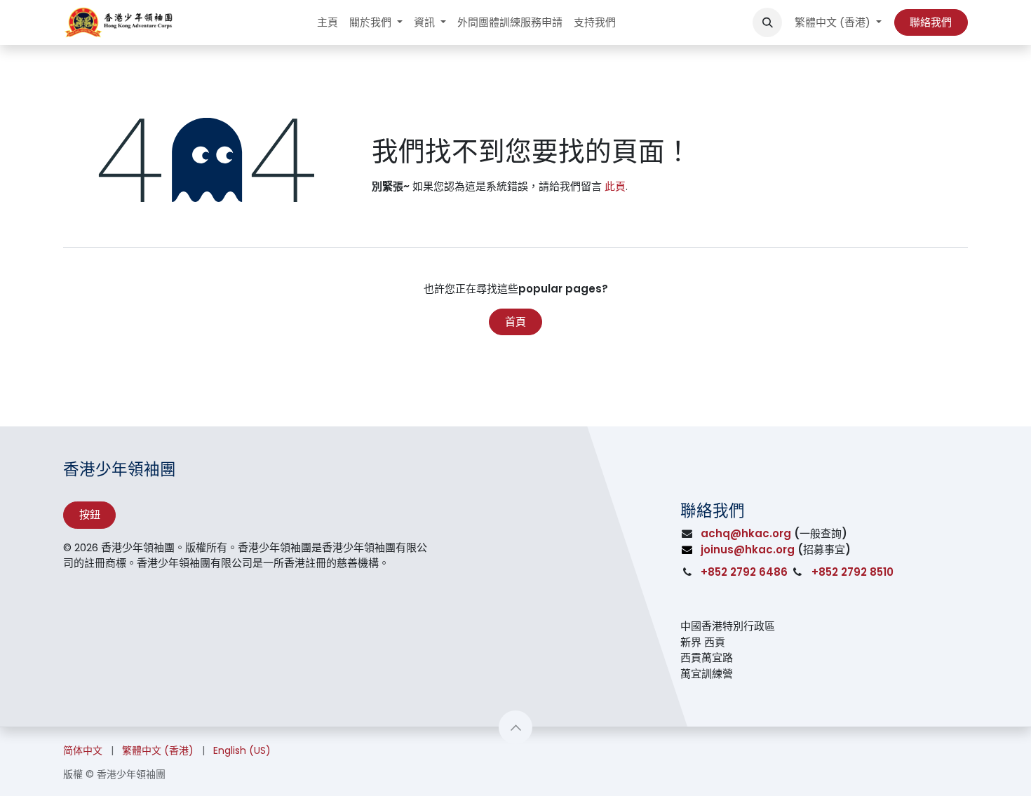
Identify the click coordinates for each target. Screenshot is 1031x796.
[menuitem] (327, 22)
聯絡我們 (931, 22)
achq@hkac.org (746, 533)
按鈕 (89, 514)
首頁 (515, 321)
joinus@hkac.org (748, 549)
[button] (767, 22)
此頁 (615, 186)
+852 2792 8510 (852, 572)
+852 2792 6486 (744, 572)
